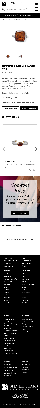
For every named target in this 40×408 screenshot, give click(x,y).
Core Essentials (27, 319)
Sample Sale (8, 364)
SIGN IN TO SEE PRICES (29, 108)
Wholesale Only (11, 15)
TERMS (25, 405)
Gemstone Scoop (9, 340)
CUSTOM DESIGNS (10, 266)
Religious (25, 300)
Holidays (24, 287)
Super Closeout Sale (10, 368)
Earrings (6, 292)
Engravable (25, 279)
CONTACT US (8, 258)
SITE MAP (5, 405)
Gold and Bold (8, 350)
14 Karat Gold (26, 292)
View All (6, 303)
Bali (23, 274)
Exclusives (25, 282)
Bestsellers (7, 276)
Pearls (24, 297)
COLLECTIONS (26, 270)
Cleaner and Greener (10, 353)
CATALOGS (25, 316)
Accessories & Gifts (10, 279)
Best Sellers (25, 367)
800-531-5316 (33, 405)
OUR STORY (7, 263)
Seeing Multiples (9, 338)
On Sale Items (8, 370)
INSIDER (6, 316)
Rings (6, 300)
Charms (6, 289)
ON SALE (7, 361)
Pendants (7, 297)
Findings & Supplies (28, 284)
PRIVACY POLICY (15, 405)
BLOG (23, 258)
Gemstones (25, 370)
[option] (20, 36)
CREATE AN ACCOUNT (10, 108)
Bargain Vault (8, 375)
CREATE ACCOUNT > (27, 15)
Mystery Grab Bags (10, 373)
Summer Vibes (26, 332)
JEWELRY (7, 270)
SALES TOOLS (26, 261)
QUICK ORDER (26, 263)
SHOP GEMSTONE (20, 213)
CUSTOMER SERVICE (10, 261)
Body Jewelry (8, 282)
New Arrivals (8, 274)
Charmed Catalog (27, 326)
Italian (23, 289)
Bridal (23, 276)
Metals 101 (7, 348)
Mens (23, 295)
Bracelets (7, 284)
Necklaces (7, 295)
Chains (6, 287)
